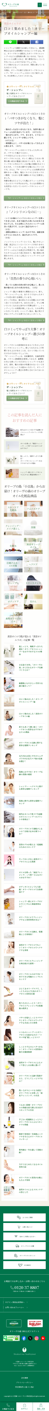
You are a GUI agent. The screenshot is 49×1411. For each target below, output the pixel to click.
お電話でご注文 (8, 1409)
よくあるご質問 (27, 1217)
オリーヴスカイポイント (27, 1255)
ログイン (24, 1409)
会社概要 (24, 1378)
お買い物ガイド (27, 1227)
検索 (40, 5)
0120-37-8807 (27, 1288)
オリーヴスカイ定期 (27, 1246)
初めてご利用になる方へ (27, 1236)
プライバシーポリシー (24, 1382)
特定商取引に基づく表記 (24, 1387)
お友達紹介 (27, 1265)
